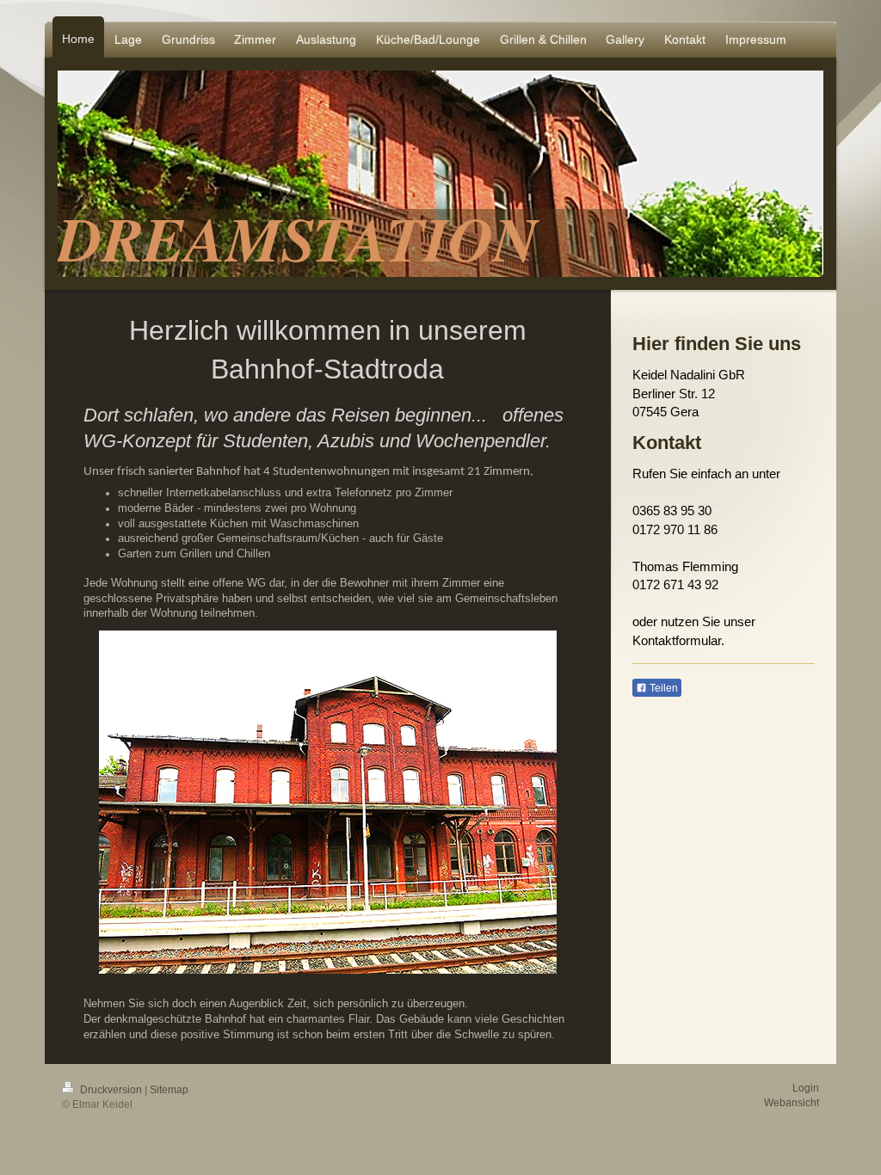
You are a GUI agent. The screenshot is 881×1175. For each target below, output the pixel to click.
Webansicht (791, 1103)
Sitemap (169, 1090)
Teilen (662, 688)
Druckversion (111, 1090)
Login (805, 1088)
